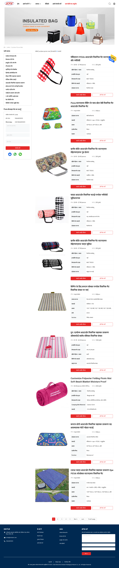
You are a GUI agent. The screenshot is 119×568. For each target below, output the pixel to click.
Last (82, 519)
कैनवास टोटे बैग (10, 59)
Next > (76, 519)
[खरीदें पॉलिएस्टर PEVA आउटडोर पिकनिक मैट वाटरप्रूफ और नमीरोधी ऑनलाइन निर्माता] (52, 72)
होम (4, 47)
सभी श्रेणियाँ (62, 543)
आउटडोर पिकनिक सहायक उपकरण (15, 83)
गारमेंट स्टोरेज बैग (10, 89)
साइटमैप (50, 562)
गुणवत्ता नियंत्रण (40, 539)
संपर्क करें (17, 148)
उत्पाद (8, 47)
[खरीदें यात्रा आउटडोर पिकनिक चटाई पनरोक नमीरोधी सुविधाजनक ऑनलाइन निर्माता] (52, 210)
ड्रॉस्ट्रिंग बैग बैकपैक (11, 69)
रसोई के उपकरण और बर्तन (13, 93)
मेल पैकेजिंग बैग (10, 99)
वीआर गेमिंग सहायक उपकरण (13, 76)
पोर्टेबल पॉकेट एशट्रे (11, 79)
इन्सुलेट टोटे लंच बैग (11, 63)
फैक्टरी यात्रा (40, 536)
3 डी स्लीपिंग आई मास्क (12, 96)
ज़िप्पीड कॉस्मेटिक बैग (11, 73)
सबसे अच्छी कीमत (81, 95)
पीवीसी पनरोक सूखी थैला (12, 103)
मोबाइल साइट (58, 562)
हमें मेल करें (103, 95)
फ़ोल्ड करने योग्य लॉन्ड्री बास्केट (14, 86)
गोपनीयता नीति (67, 562)
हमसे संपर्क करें (40, 543)
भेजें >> (86, 553)
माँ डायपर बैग (9, 66)
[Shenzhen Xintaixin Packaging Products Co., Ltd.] (9, 3)
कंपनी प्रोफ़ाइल (40, 532)
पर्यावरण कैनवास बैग (11, 56)
